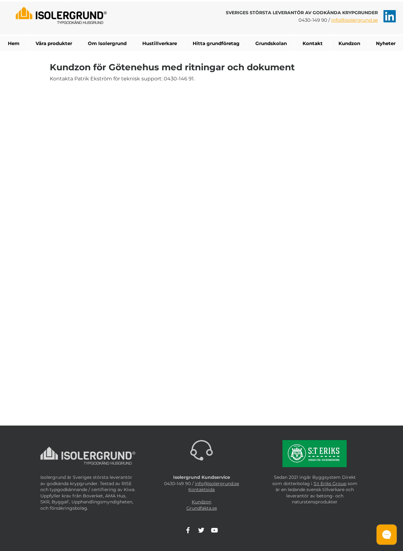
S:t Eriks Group (330, 483)
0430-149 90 (312, 20)
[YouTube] (214, 530)
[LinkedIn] (389, 16)
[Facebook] (188, 530)
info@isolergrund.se (354, 20)
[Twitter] (201, 530)
